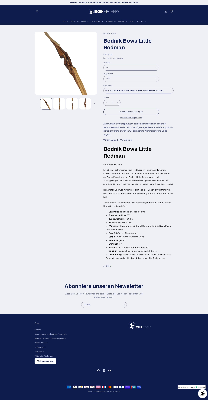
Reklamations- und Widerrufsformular (51, 334)
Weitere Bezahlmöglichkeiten (131, 118)
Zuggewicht (108, 74)
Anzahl (106, 98)
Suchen (38, 330)
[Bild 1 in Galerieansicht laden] (46, 103)
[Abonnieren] (124, 305)
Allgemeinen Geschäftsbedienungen (50, 338)
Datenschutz (40, 347)
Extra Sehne (108, 85)
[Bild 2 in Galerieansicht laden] (59, 103)
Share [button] (108, 266)
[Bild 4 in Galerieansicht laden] (85, 103)
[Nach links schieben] (37, 103)
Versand (120, 58)
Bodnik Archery (99, 391)
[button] (37, 11)
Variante (106, 62)
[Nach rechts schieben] (94, 103)
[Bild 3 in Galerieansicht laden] (72, 103)
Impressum (39, 352)
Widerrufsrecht (41, 343)
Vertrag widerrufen (45, 361)
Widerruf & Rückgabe (44, 356)
